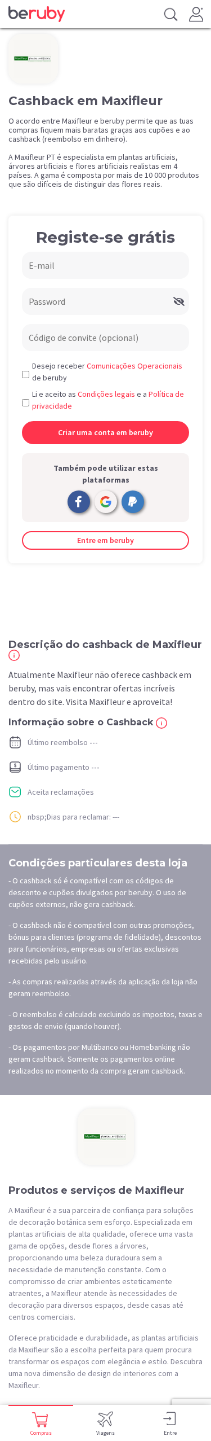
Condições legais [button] (106, 394)
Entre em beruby (105, 540)
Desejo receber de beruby (107, 372)
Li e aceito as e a (108, 400)
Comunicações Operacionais (134, 366)
